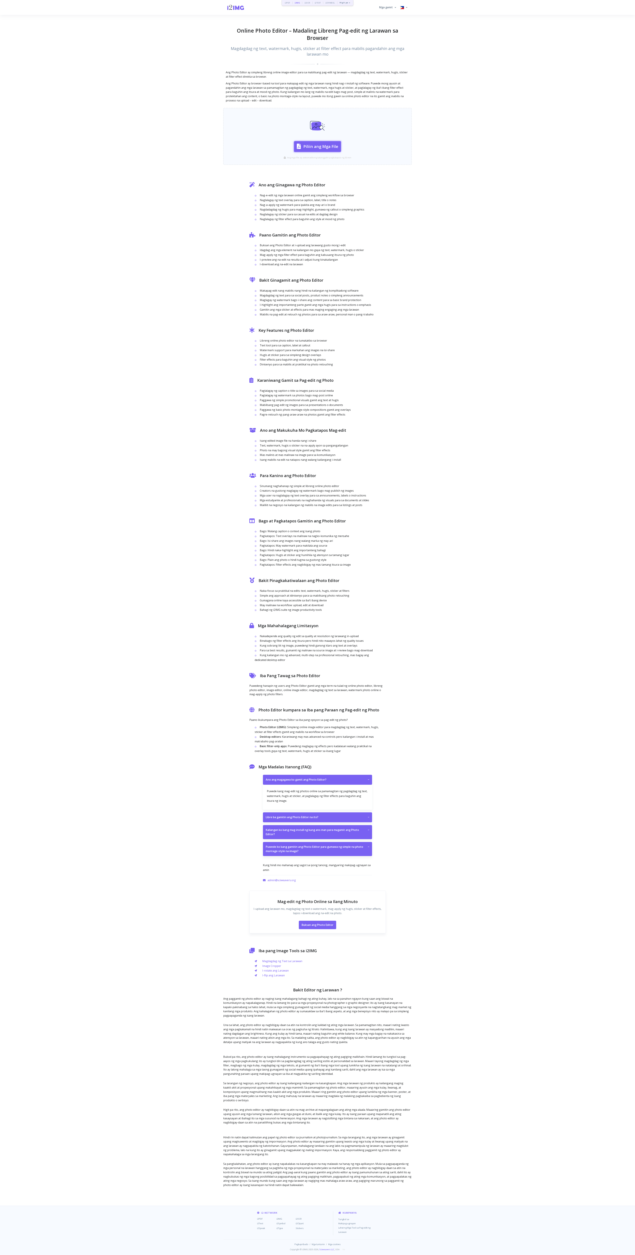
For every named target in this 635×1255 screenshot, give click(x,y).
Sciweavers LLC (326, 1249)
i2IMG (297, 2)
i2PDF (287, 2)
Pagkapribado (301, 1244)
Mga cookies (334, 1244)
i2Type (279, 1228)
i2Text (260, 1223)
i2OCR (307, 2)
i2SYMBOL (330, 2)
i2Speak (261, 1228)
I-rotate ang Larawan (275, 970)
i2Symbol (280, 1223)
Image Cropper (271, 966)
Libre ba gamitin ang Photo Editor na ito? (317, 817)
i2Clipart (300, 1223)
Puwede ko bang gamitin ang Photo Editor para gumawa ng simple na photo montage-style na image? (317, 849)
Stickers (300, 1228)
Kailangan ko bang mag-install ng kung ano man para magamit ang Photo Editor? (317, 832)
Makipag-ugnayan (347, 1223)
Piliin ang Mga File (320, 146)
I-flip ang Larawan (273, 975)
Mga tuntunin (318, 1244)
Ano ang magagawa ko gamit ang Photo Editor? (317, 779)
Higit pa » (344, 2)
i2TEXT (318, 2)
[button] (387, 7)
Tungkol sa (343, 1219)
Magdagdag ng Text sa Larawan (282, 961)
